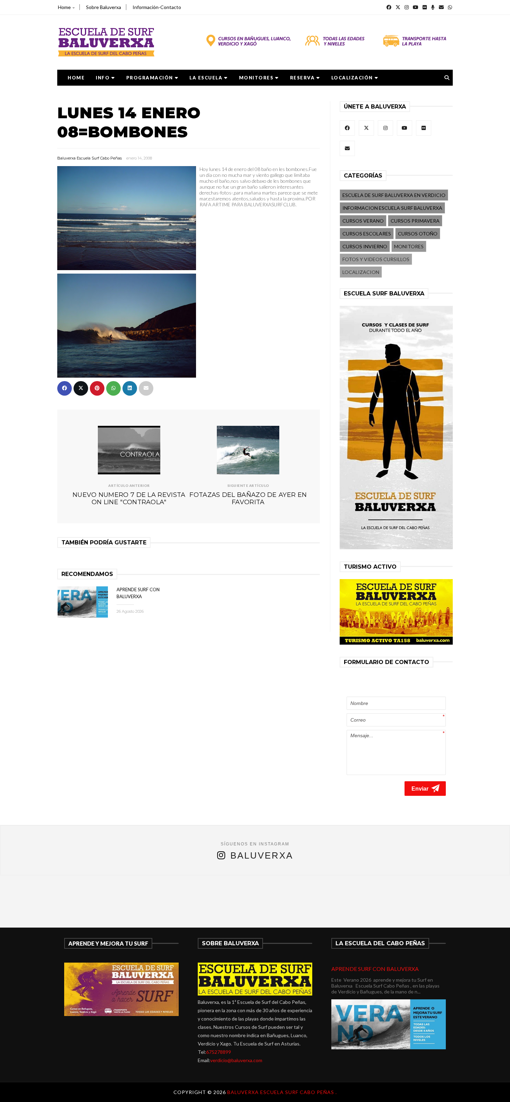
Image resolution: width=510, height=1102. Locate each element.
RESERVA (302, 77)
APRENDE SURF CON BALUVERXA (375, 968)
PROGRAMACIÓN (149, 77)
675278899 (218, 1052)
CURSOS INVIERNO (364, 246)
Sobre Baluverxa (103, 7)
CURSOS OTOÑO (417, 233)
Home (64, 7)
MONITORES (256, 77)
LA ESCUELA (205, 77)
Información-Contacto (157, 7)
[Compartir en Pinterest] (97, 388)
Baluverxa (261, 855)
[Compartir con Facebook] (64, 388)
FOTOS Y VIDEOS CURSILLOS (375, 259)
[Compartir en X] (81, 388)
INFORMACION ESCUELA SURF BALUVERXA (392, 208)
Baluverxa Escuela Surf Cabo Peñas (89, 158)
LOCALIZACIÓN (352, 77)
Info (103, 77)
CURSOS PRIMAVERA (415, 221)
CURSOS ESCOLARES (366, 233)
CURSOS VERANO (363, 221)
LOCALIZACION (360, 272)
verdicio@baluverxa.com (236, 1060)
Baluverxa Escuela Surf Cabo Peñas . (282, 1092)
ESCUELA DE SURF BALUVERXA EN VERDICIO (393, 195)
